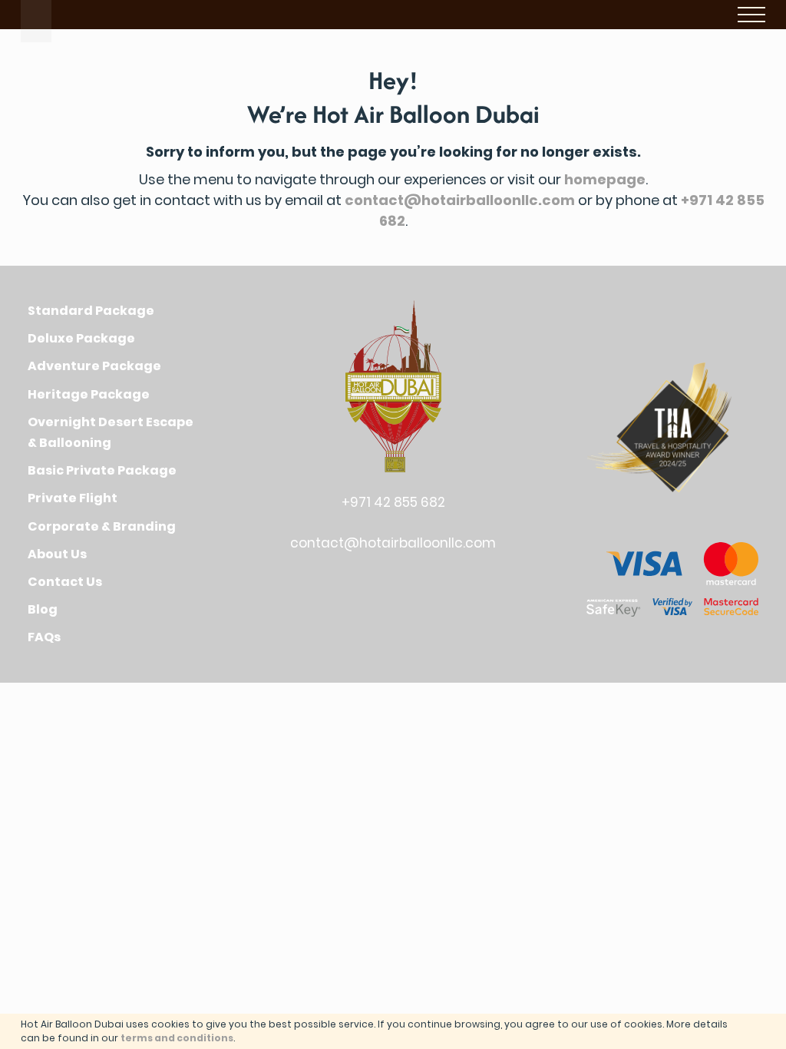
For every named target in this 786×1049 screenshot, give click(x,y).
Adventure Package (94, 366)
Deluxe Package (81, 338)
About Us (57, 554)
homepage (605, 179)
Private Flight (72, 498)
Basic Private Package (102, 470)
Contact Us (65, 582)
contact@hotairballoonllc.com (460, 200)
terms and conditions (177, 1037)
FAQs (44, 637)
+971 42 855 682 (393, 502)
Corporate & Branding (102, 526)
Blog (43, 609)
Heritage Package (89, 394)
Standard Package (91, 310)
